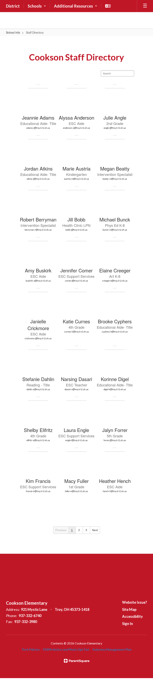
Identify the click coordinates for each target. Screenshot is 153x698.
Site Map (129, 609)
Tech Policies (31, 649)
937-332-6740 (30, 615)
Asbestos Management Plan (111, 649)
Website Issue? (134, 602)
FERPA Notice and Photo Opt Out (66, 649)
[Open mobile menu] (145, 6)
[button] (37, 6)
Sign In (127, 623)
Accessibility (132, 616)
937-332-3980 (25, 621)
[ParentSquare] (76, 661)
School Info (13, 32)
